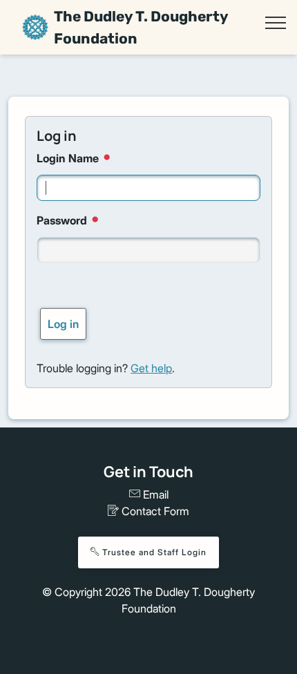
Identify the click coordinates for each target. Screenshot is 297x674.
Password (63, 220)
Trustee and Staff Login (153, 552)
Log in (63, 324)
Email (154, 494)
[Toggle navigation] (275, 23)
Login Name (69, 158)
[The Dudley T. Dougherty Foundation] (35, 28)
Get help (151, 368)
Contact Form (154, 511)
